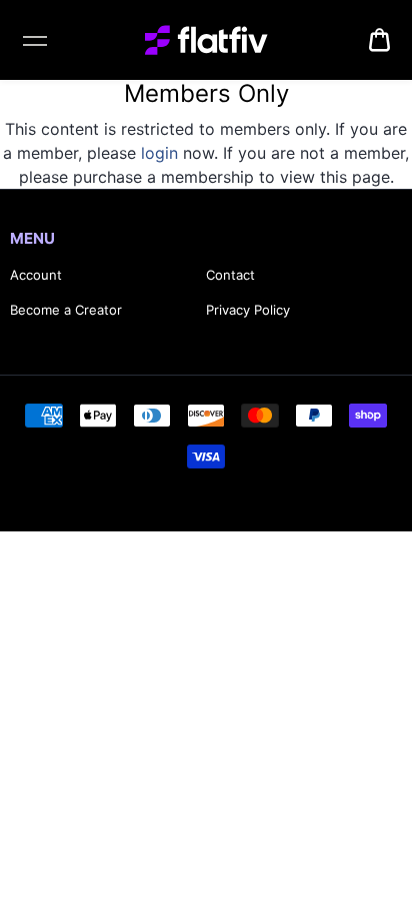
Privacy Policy (248, 310)
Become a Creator (66, 310)
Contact (230, 275)
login (159, 153)
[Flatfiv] (206, 40)
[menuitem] (379, 40)
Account (36, 275)
